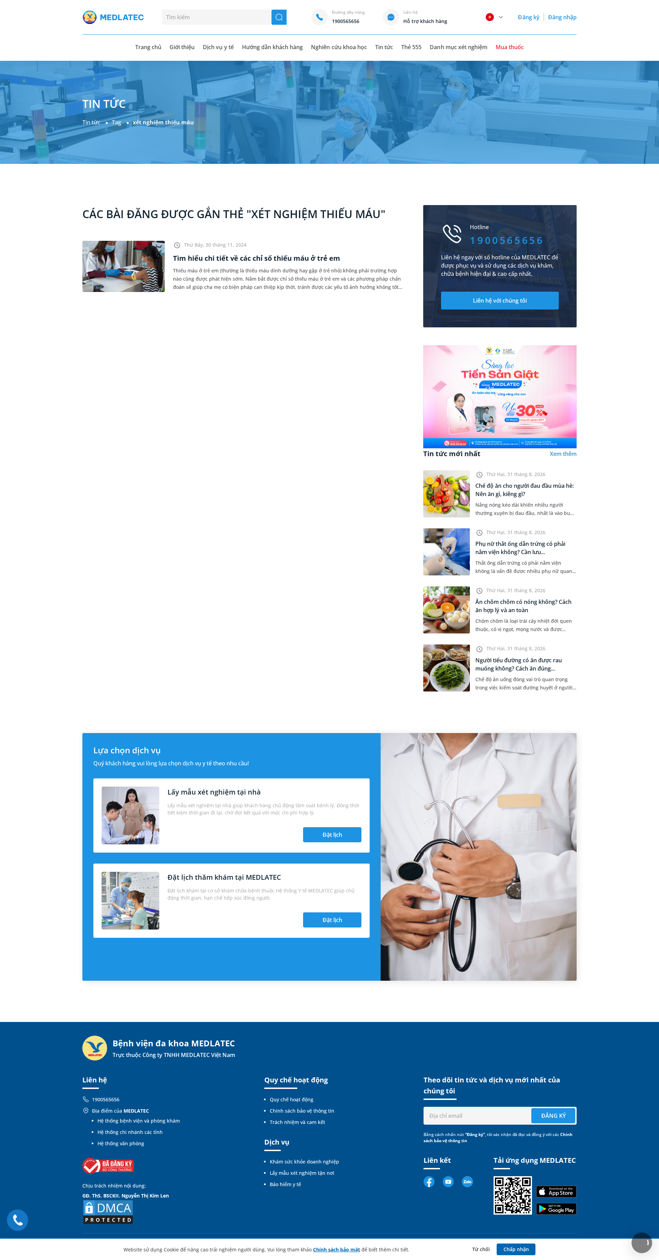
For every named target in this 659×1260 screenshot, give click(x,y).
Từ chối (481, 1249)
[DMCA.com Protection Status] (108, 1211)
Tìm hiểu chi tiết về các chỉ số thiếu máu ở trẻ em (256, 258)
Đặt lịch (332, 835)
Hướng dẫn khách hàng (272, 47)
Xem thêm (563, 454)
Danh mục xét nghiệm (458, 47)
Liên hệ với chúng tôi (500, 300)
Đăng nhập (562, 17)
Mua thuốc (510, 47)
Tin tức (384, 47)
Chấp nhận (516, 1249)
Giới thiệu (182, 47)
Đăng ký (528, 17)
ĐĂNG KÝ (553, 1116)
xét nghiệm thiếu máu (163, 122)
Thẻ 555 (411, 47)
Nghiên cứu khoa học (339, 47)
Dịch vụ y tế (218, 47)
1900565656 (105, 1099)
